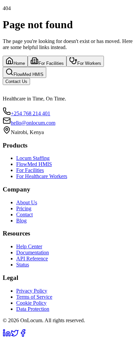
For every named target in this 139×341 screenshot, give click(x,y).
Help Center (29, 246)
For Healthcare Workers (41, 176)
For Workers (89, 63)
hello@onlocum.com (33, 123)
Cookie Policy (31, 303)
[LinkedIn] (7, 335)
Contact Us (16, 81)
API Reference (32, 258)
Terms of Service (34, 297)
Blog (21, 220)
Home (19, 63)
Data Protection (32, 309)
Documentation (32, 252)
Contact (24, 214)
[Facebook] (23, 335)
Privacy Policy (31, 291)
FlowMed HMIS (28, 74)
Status (22, 264)
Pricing (23, 208)
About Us (26, 202)
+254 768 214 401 (30, 113)
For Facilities (51, 63)
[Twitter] (15, 335)
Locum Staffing (33, 158)
